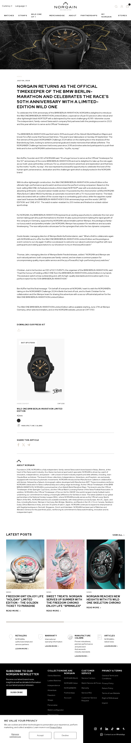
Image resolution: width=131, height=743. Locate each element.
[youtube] (118, 729)
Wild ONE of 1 (36, 15)
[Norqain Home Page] (65, 6)
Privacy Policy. (56, 727)
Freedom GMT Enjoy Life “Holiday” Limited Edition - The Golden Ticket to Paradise (25, 601)
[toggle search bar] (116, 6)
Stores (122, 15)
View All (118, 535)
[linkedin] (106, 729)
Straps (22, 15)
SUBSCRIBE (16, 692)
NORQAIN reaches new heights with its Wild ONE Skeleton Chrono (104, 599)
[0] (127, 6)
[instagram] (95, 729)
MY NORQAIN (106, 15)
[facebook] (101, 729)
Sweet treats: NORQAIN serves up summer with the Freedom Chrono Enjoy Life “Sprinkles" (64, 601)
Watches (9, 15)
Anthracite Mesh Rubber (18, 420)
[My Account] (121, 6)
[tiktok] (112, 729)
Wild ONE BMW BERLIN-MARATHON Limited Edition (40, 410)
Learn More (21, 649)
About (73, 15)
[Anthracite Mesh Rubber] (18, 420)
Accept (40, 735)
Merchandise (57, 15)
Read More (12, 611)
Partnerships (89, 15)
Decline (65, 735)
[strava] (123, 729)
